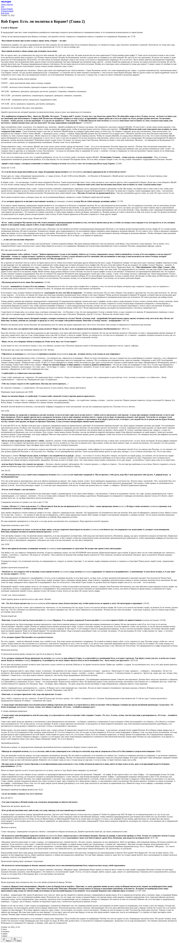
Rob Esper (5, 13)
